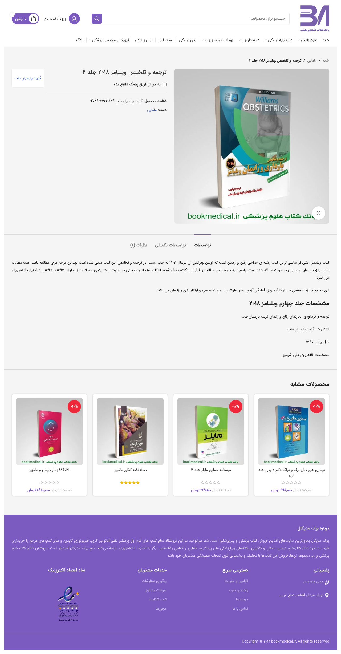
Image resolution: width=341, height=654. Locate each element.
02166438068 (313, 582)
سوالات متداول (156, 590)
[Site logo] (314, 18)
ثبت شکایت (158, 599)
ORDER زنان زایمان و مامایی (50, 470)
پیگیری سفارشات (154, 581)
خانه (326, 60)
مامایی (312, 60)
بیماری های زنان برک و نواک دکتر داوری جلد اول (291, 472)
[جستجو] (97, 19)
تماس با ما (240, 609)
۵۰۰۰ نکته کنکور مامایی (130, 470)
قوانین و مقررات (236, 581)
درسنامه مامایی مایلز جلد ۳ (211, 470)
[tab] (202, 242)
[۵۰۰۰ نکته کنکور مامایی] (130, 431)
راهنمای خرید (238, 590)
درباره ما (242, 599)
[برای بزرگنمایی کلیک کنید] (318, 213)
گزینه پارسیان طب (27, 78)
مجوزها (161, 609)
